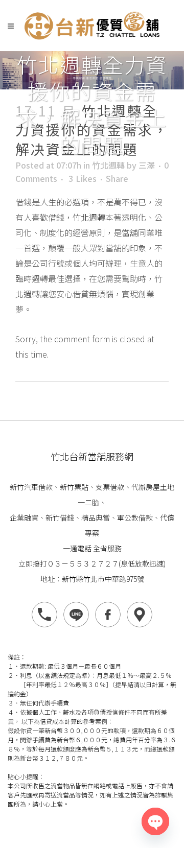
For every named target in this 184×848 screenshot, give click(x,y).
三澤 (147, 165)
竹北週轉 (108, 165)
